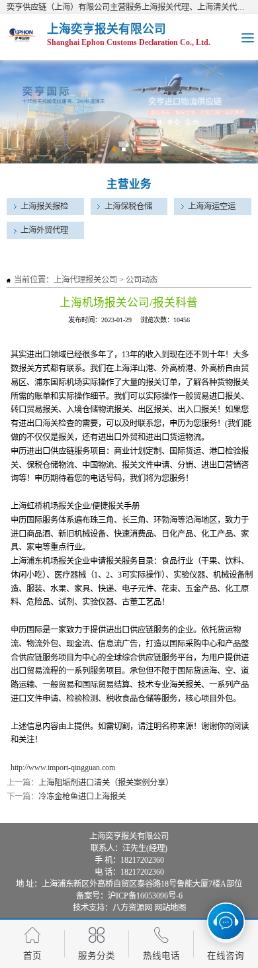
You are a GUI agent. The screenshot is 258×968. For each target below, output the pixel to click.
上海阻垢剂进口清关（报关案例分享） (105, 782)
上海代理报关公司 (85, 280)
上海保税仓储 (128, 206)
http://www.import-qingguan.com (63, 767)
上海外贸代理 (44, 230)
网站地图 (170, 907)
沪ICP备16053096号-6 (145, 896)
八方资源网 (132, 907)
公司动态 (141, 280)
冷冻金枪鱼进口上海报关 (82, 796)
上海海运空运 (212, 206)
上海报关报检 (44, 206)
